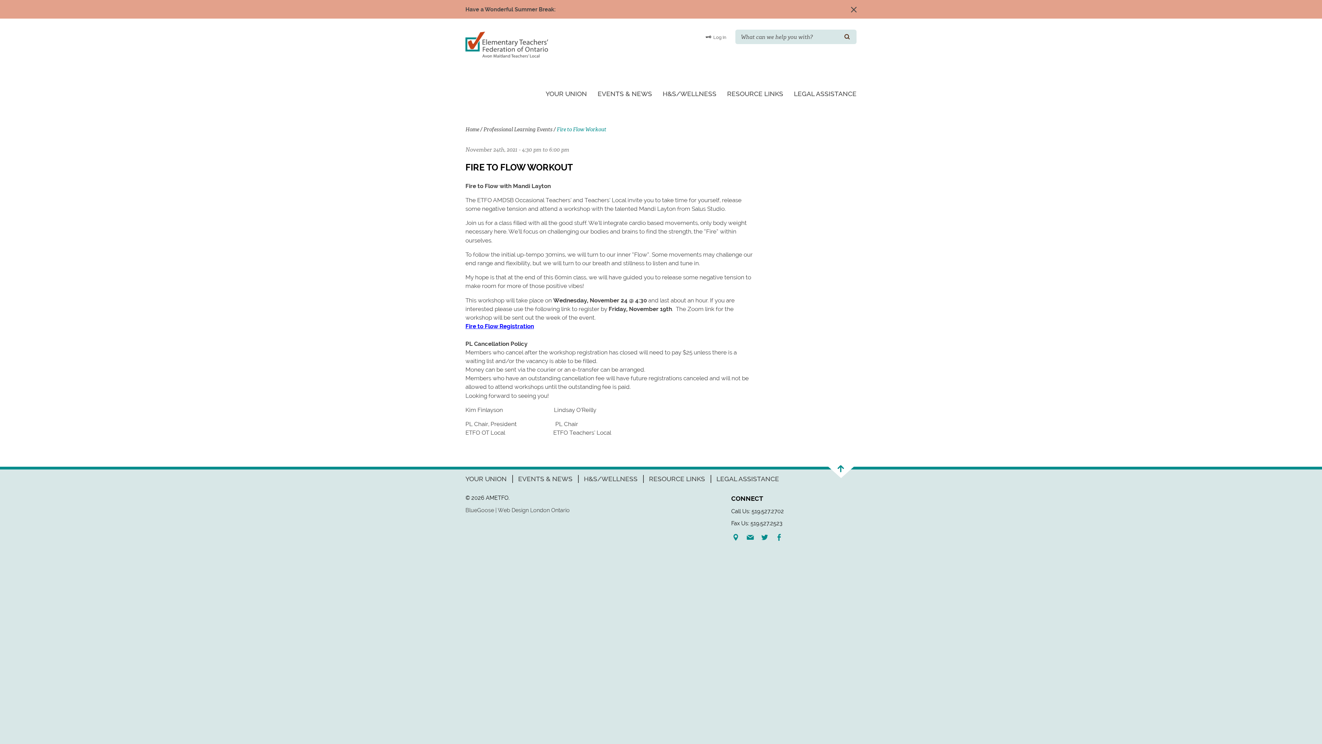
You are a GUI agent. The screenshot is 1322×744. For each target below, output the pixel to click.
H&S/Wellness (689, 93)
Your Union (566, 93)
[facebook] (782, 537)
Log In (719, 37)
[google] (738, 537)
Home (472, 129)
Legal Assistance (825, 93)
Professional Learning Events (518, 129)
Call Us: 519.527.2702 (757, 511)
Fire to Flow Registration (499, 326)
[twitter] (767, 537)
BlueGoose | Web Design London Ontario (517, 510)
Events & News (625, 93)
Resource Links (755, 93)
